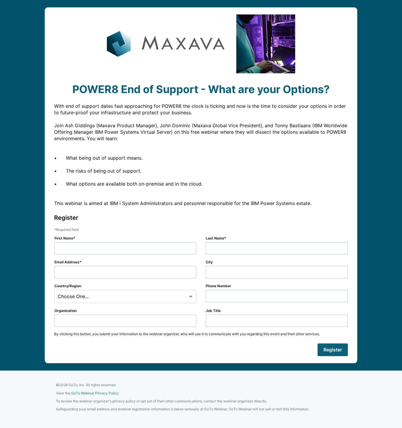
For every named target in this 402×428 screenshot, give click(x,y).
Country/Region (67, 286)
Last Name (215, 238)
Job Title (213, 310)
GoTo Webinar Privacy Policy (95, 393)
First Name (63, 238)
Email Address (66, 262)
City (209, 262)
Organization (65, 310)
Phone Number (218, 286)
